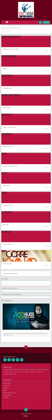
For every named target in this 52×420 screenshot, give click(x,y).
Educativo (27, 369)
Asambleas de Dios (7, 383)
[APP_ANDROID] (5, 360)
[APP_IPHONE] (9, 360)
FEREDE (4, 390)
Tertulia (14, 374)
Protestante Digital (7, 395)
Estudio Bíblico (33, 369)
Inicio (3, 30)
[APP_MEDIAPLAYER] (21, 360)
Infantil (47, 369)
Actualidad (5, 369)
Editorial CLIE (6, 387)
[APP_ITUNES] (13, 360)
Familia (43, 369)
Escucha (46, 22)
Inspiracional (13, 36)
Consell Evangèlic (6, 385)
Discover (47, 50)
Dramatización (21, 369)
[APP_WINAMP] (17, 360)
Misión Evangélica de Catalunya (9, 392)
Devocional (4, 36)
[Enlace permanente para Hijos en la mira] (26, 317)
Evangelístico (8, 36)
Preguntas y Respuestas (7, 374)
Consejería (11, 369)
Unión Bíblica (5, 397)
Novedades (18, 36)
